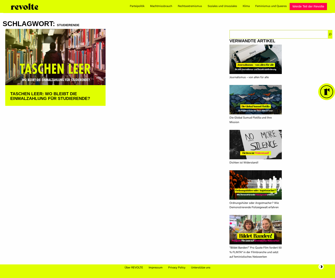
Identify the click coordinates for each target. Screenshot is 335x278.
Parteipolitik (137, 6)
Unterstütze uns (200, 267)
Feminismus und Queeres (271, 6)
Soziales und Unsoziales (222, 6)
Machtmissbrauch (161, 6)
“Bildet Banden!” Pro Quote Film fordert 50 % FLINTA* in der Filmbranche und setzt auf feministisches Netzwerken (255, 252)
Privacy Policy (176, 267)
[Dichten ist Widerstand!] (255, 145)
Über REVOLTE (134, 267)
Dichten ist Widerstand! (243, 162)
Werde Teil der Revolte (308, 6)
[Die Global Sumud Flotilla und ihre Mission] (255, 100)
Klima (246, 6)
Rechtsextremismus (190, 6)
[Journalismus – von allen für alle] (255, 60)
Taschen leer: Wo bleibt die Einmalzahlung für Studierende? (50, 96)
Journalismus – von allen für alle (249, 77)
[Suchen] (330, 34)
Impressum (156, 267)
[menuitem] (137, 6)
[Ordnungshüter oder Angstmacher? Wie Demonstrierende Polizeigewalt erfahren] (255, 185)
